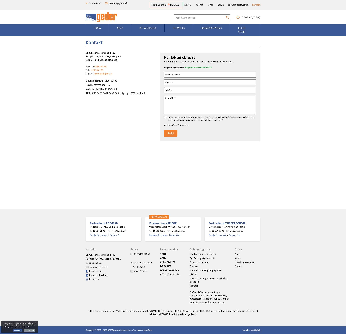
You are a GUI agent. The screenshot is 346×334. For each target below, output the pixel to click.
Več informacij (29, 330)
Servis (221, 5)
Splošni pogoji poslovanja (202, 258)
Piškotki (194, 286)
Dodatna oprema (211, 28)
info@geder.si (119, 231)
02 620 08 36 (159, 231)
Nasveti (199, 5)
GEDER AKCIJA (241, 30)
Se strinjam (17, 330)
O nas (210, 5)
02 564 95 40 (99, 231)
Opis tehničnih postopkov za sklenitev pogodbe (209, 280)
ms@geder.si (236, 231)
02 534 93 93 (218, 231)
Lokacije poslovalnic (238, 5)
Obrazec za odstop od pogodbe (205, 270)
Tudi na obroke (159, 5)
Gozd (120, 28)
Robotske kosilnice (98, 275)
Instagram (94, 279)
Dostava (194, 266)
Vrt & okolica (147, 28)
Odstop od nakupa (199, 262)
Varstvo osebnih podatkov (203, 254)
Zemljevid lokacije (99, 235)
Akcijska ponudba (169, 274)
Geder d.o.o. (95, 271)
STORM (187, 5)
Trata (97, 28)
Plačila (193, 274)
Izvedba (245, 330)
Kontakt (256, 5)
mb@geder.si (178, 231)
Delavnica (179, 28)
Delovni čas (115, 235)
